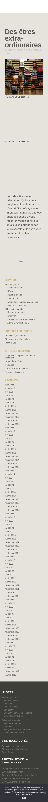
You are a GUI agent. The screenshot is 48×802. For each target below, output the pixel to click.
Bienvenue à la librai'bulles (25, 50)
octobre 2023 (11, 506)
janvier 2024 (10, 496)
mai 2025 (9, 438)
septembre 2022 (12, 553)
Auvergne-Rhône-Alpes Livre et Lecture (20, 775)
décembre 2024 (12, 456)
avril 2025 (9, 442)
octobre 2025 (11, 420)
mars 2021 (9, 617)
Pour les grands (12, 284)
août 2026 (9, 385)
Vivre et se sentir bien (17, 305)
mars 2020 (9, 660)
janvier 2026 (10, 410)
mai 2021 (9, 610)
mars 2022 (9, 575)
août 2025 (9, 428)
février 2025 (10, 449)
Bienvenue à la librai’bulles (17, 339)
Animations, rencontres (15, 336)
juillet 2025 (10, 431)
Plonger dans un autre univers (21, 319)
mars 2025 (9, 446)
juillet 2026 (10, 388)
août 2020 (9, 643)
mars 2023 (9, 532)
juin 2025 (9, 435)
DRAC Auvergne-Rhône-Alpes (16, 782)
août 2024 (9, 471)
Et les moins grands (14, 309)
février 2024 (10, 492)
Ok (24, 798)
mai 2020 (9, 653)
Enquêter (11, 316)
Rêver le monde (14, 295)
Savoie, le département (12, 772)
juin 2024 (9, 478)
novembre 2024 (12, 460)
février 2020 (10, 664)
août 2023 (9, 514)
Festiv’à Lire (10, 343)
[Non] (45, 793)
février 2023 (10, 535)
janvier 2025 (10, 453)
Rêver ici (11, 291)
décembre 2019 (12, 671)
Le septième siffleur (14, 361)
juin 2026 (9, 392)
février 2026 (10, 406)
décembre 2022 (12, 542)
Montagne (9, 365)
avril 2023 (9, 528)
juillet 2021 (10, 603)
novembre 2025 (12, 417)
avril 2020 (9, 657)
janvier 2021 (10, 625)
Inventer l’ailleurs (15, 288)
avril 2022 (9, 571)
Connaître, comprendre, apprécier (22, 302)
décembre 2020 (12, 628)
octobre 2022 (11, 549)
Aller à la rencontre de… (18, 323)
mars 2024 (9, 489)
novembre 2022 (12, 546)
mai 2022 (9, 567)
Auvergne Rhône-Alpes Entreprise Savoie (21, 768)
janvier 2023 (10, 539)
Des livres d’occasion (14, 372)
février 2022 (10, 578)
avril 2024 (9, 485)
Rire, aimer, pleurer (16, 312)
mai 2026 (9, 395)
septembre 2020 (12, 639)
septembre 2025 (12, 424)
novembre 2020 (12, 632)
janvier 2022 (10, 582)
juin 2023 (9, 521)
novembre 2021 (12, 589)
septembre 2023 (12, 510)
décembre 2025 (12, 413)
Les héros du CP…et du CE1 (18, 368)
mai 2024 (9, 481)
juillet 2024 (10, 474)
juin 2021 (9, 607)
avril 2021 (9, 614)
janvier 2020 (10, 668)
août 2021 (9, 600)
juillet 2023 (10, 517)
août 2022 (9, 557)
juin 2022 (9, 564)
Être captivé (12, 298)
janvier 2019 (10, 675)
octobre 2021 (11, 592)
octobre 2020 (11, 635)
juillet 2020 (10, 646)
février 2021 (10, 621)
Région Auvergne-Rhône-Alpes (16, 778)
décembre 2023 (12, 499)
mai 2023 (9, 524)
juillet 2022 (10, 560)
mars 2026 (9, 403)
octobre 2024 (11, 463)
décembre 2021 (12, 585)
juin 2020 (9, 650)
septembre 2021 (12, 596)
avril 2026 (9, 399)
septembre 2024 (12, 467)
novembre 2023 (12, 503)
